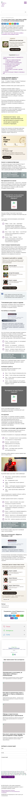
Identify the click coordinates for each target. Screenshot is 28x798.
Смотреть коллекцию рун (10, 593)
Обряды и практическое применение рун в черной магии (13, 714)
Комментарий (4, 757)
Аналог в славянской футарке (13, 59)
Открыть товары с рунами (10, 287)
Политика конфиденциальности (8, 791)
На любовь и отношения (11, 65)
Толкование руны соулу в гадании (11, 64)
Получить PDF (7, 157)
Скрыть (17, 54)
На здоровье (9, 68)
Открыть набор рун (15, 49)
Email (2, 752)
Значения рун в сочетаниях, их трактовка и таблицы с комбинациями (12, 674)
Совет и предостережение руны (13, 62)
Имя (2, 748)
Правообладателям (5, 790)
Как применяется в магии (11, 61)
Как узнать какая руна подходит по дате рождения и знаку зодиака (14, 734)
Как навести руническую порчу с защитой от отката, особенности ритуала (13, 694)
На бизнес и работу (10, 66)
